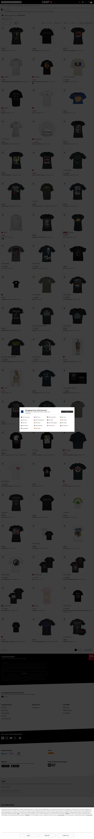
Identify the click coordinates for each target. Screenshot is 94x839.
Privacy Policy (89, 815)
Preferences (65, 835)
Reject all (47, 835)
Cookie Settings (61, 815)
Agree (28, 835)
